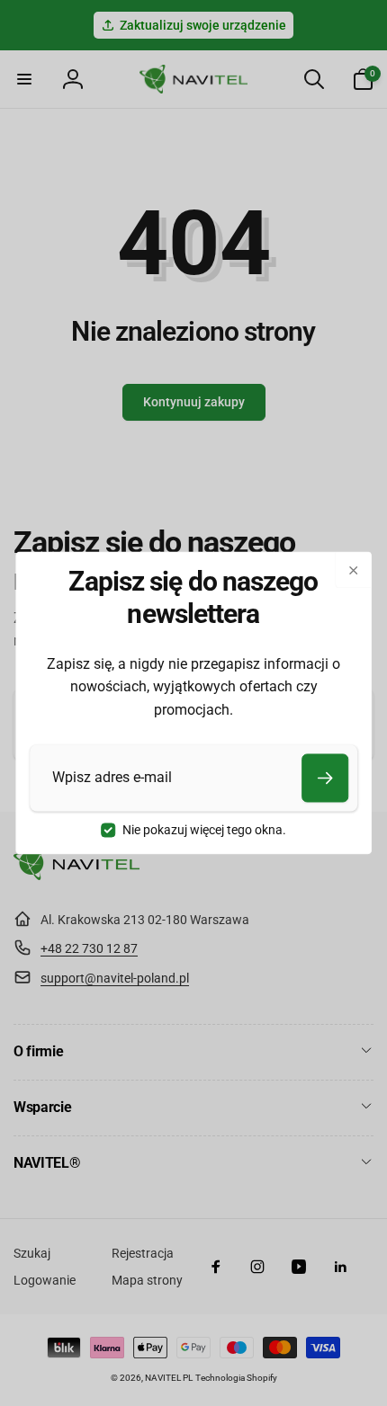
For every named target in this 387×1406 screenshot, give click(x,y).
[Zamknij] (353, 570)
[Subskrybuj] (325, 777)
